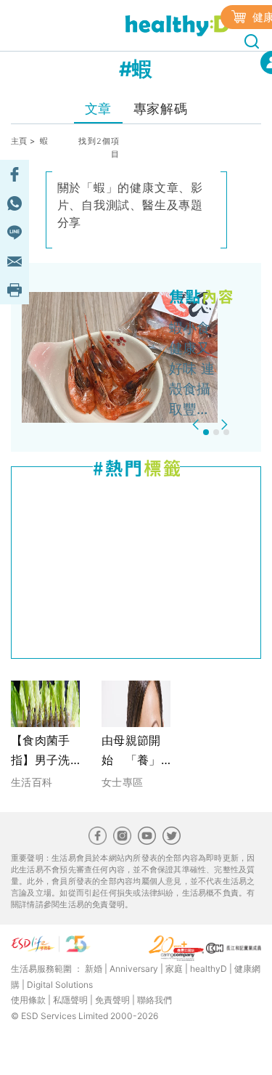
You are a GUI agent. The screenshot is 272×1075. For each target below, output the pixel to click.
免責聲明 (112, 999)
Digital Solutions (60, 984)
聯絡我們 (154, 999)
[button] (197, 424)
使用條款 (28, 999)
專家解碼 (160, 108)
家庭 (174, 968)
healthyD (208, 968)
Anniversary (134, 968)
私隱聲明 (70, 999)
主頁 (19, 141)
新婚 (93, 968)
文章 (98, 108)
